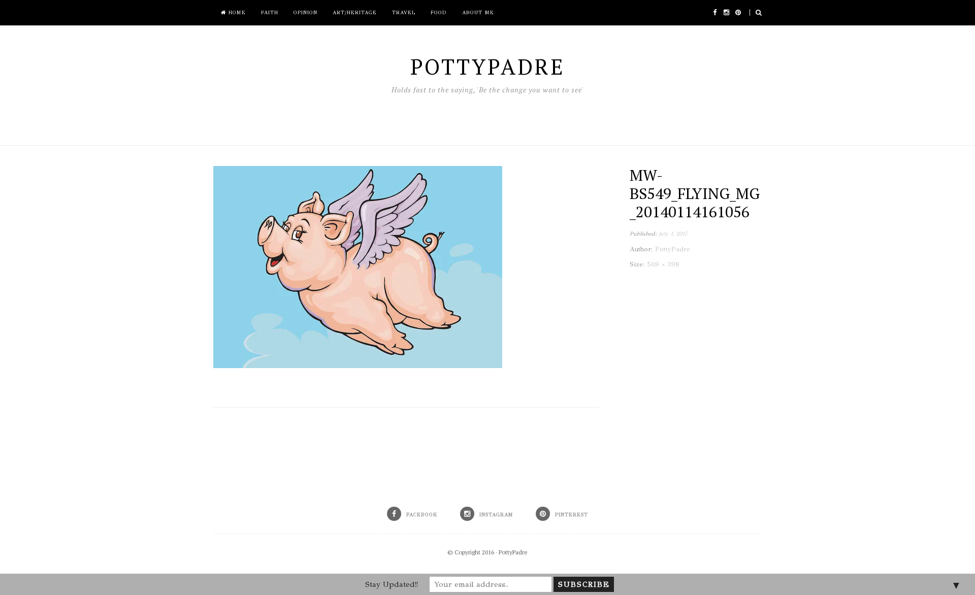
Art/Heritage (355, 13)
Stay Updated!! (391, 584)
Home (236, 13)
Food (439, 13)
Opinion (305, 13)
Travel (403, 13)
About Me (478, 13)
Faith (269, 13)
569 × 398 (663, 264)
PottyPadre (513, 552)
